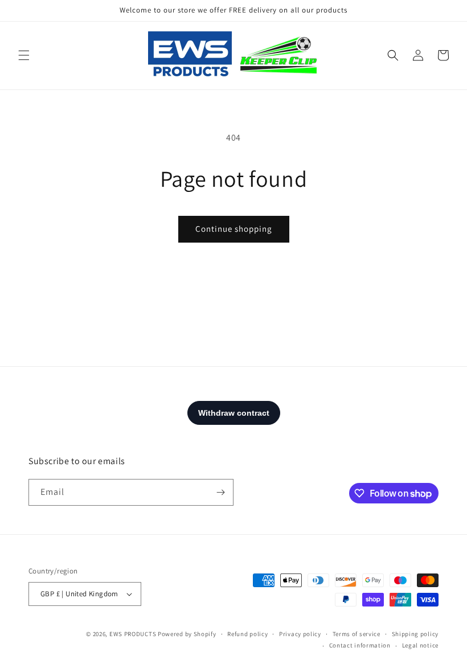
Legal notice (420, 645)
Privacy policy (300, 634)
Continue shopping (233, 228)
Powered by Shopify (187, 634)
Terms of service (356, 634)
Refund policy (247, 634)
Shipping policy (415, 634)
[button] (23, 55)
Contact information (360, 645)
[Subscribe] (220, 492)
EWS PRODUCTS (132, 634)
